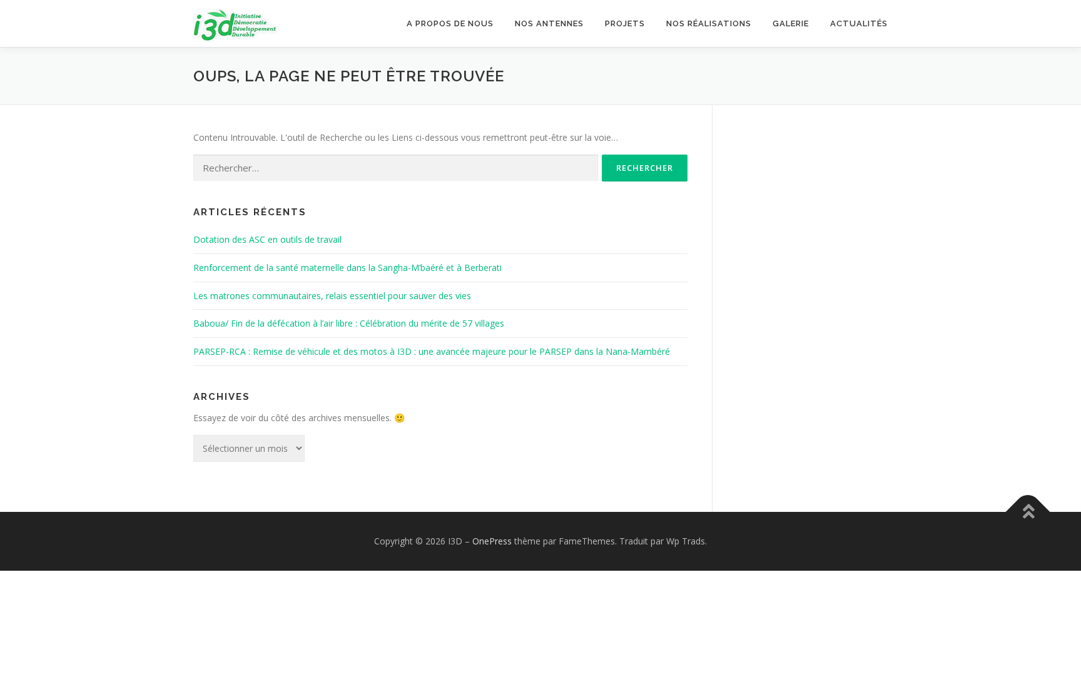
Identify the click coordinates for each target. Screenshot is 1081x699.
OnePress (492, 541)
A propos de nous (450, 23)
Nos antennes (549, 23)
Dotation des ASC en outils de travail (267, 239)
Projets (625, 23)
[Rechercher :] (395, 168)
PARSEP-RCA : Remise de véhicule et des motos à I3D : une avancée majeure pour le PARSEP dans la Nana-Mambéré (431, 351)
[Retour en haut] (1028, 511)
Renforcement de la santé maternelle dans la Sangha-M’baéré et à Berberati (347, 267)
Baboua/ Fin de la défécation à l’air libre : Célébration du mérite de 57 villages (348, 323)
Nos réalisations (708, 23)
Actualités (859, 23)
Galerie (791, 23)
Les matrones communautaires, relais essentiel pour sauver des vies (332, 296)
